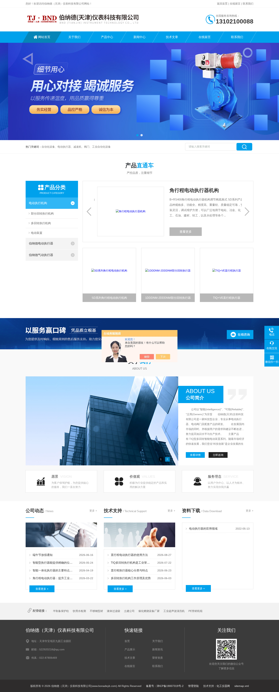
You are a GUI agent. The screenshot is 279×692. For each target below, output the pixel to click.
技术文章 (172, 37)
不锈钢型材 (96, 610)
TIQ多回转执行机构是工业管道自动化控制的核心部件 (131, 562)
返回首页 (222, 3)
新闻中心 (139, 37)
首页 (127, 641)
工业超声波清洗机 (174, 610)
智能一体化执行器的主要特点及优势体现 (53, 570)
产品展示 (130, 649)
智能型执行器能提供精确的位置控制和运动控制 (53, 562)
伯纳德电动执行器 (41, 243)
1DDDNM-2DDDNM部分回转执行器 (168, 297)
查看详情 (195, 454)
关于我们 (74, 37)
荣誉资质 (157, 657)
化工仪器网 (223, 685)
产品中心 (107, 37)
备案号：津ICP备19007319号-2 (165, 685)
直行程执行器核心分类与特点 (129, 570)
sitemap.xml (241, 685)
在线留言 (235, 3)
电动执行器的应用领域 (203, 528)
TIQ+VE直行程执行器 (226, 297)
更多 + (93, 510)
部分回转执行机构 (42, 213)
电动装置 (36, 232)
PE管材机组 (195, 610)
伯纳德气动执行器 (41, 255)
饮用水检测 (79, 610)
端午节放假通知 (43, 554)
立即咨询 (218, 454)
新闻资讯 (157, 649)
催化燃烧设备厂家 (149, 610)
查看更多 (183, 231)
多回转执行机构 (41, 223)
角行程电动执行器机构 (191, 190)
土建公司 (129, 610)
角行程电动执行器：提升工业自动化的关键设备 (53, 578)
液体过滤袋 (113, 610)
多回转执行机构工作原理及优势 (131, 578)
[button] (137, 135)
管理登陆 (193, 685)
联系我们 (248, 3)
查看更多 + (41, 588)
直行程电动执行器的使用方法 (129, 554)
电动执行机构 (38, 203)
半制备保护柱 (61, 610)
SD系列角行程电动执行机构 (109, 297)
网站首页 (44, 37)
